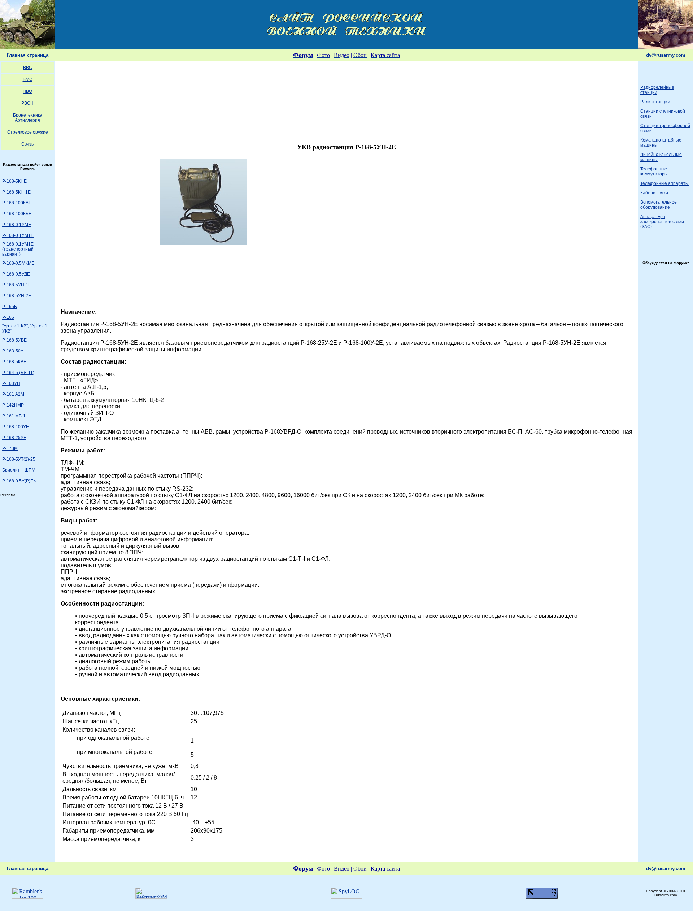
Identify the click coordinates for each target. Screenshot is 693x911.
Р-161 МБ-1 (14, 415)
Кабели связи (654, 192)
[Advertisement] (346, 99)
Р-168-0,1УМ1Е (18, 235)
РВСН (27, 103)
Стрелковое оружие (27, 132)
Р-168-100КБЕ (16, 213)
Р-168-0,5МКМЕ (18, 263)
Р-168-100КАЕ (16, 202)
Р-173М (10, 448)
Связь (27, 144)
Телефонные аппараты (664, 183)
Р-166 (8, 317)
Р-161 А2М (13, 394)
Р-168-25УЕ (14, 437)
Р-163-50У (12, 350)
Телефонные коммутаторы (654, 171)
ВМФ (27, 79)
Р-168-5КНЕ (14, 181)
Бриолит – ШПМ (18, 470)
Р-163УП (11, 383)
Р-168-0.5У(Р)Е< (19, 480)
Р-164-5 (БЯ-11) (18, 372)
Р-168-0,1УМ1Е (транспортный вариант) (18, 249)
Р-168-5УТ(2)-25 (18, 459)
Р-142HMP (13, 405)
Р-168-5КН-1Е (16, 192)
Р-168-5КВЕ (14, 361)
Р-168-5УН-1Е (16, 284)
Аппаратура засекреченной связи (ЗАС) (662, 221)
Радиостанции (655, 101)
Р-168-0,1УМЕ (16, 224)
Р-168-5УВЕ (14, 340)
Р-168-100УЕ (15, 426)
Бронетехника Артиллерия (27, 118)
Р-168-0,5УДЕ (16, 274)
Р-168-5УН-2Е (16, 295)
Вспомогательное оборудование (658, 205)
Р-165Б (9, 306)
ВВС (27, 67)
